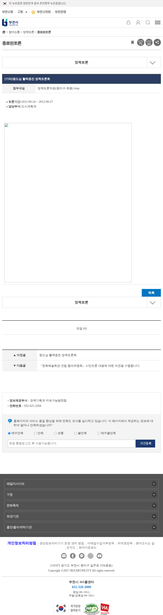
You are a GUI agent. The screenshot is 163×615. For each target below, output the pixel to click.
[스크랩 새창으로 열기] (132, 42)
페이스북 (73, 556)
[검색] (147, 22)
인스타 (90, 556)
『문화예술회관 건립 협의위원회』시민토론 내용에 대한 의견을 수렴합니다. (89, 365)
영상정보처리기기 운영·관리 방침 (62, 543)
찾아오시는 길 (145, 543)
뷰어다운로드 (88, 547)
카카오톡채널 (81, 556)
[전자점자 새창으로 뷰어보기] (140, 42)
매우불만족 (108, 433)
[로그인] (128, 22)
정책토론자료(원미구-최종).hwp (58, 88)
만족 (40, 433)
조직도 (70, 547)
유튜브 (99, 556)
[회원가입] (138, 22)
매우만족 (17, 433)
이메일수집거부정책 (100, 543)
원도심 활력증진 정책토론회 (58, 355)
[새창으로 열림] (67, 607)
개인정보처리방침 (21, 543)
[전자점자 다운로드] (149, 42)
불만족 (82, 433)
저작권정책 (125, 543)
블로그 (64, 556)
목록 (151, 293)
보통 (60, 433)
